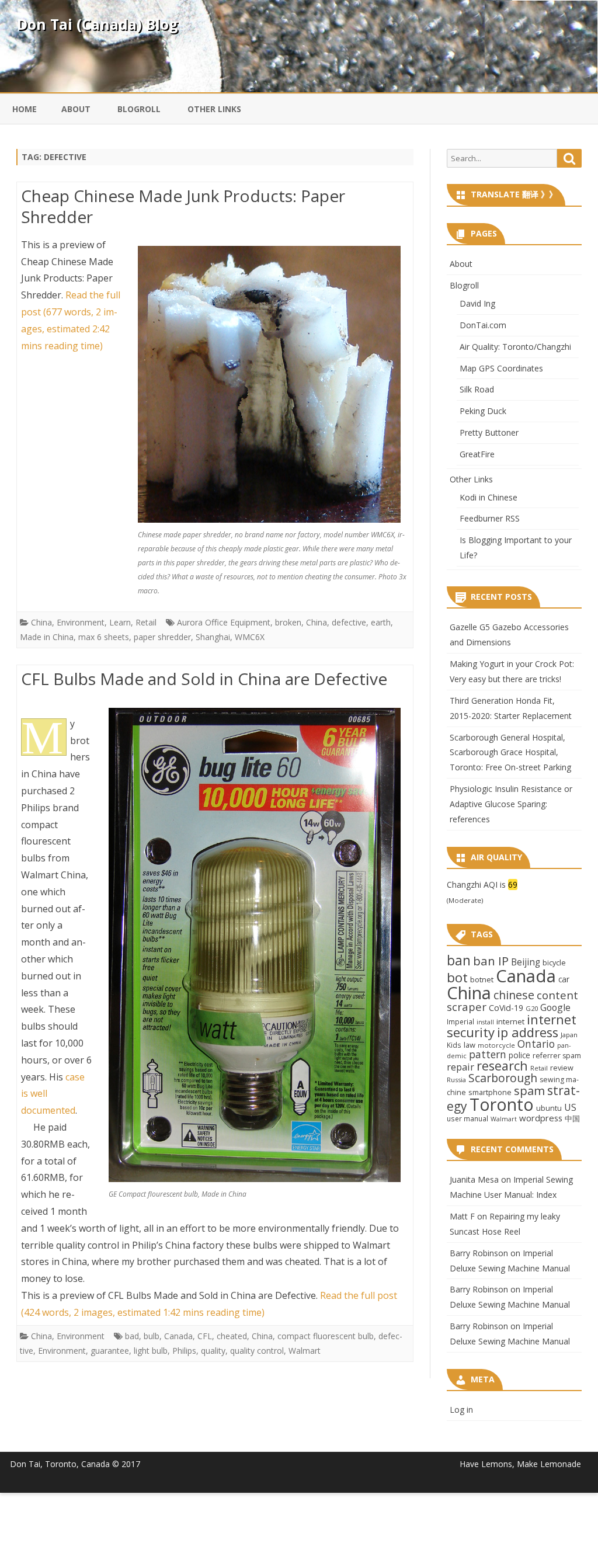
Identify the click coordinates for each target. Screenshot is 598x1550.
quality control (257, 1350)
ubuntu (549, 1108)
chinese (513, 995)
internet (510, 1021)
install (485, 1022)
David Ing (477, 303)
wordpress (540, 1118)
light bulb (151, 1350)
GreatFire (477, 454)
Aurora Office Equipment (223, 622)
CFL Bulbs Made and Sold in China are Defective (204, 679)
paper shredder (162, 636)
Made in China (47, 636)
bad (132, 1336)
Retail (146, 622)
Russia (456, 1079)
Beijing (525, 962)
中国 (572, 1118)
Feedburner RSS (490, 518)
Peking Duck (483, 410)
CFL (204, 1336)
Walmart (304, 1350)
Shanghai (213, 636)
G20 (532, 1008)
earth (381, 622)
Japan (569, 1034)
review (561, 1067)
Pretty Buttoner (489, 432)
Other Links (214, 108)
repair (460, 1067)
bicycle (554, 962)
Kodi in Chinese (488, 497)
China (41, 622)
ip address (527, 1032)
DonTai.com (483, 325)
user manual (467, 1118)
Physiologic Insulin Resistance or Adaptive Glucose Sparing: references (511, 804)
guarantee (110, 1350)
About (76, 108)
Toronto (502, 1104)
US (570, 1107)
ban (459, 960)
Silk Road (477, 389)
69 (512, 884)
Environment (81, 622)
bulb (151, 1336)
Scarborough (502, 1078)
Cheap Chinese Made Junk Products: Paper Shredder (183, 206)
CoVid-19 (506, 1007)
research (502, 1065)
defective (349, 622)
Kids (454, 1044)
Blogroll (139, 108)
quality (213, 1350)
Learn (120, 622)
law (469, 1045)
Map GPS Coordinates (501, 368)
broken (288, 622)
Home (24, 108)
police (519, 1055)
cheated (232, 1336)
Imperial (460, 1021)
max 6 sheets (103, 636)
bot (457, 977)
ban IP (491, 961)
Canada (178, 1336)
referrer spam (557, 1056)
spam (529, 1090)
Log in (461, 1409)
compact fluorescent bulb (325, 1336)
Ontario (536, 1044)
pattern (487, 1054)
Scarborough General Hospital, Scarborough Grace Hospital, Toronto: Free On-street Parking (510, 752)
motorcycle (496, 1045)
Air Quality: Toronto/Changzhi (515, 346)
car (563, 979)
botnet (481, 979)
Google (555, 1007)
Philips (184, 1350)
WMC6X (250, 636)
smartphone (490, 1092)
